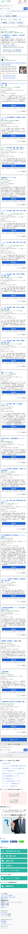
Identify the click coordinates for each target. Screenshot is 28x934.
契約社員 (15, 19)
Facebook (14, 841)
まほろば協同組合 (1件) (7, 778)
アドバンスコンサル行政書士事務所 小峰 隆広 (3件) (14, 765)
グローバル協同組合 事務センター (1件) (11, 781)
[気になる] (20, 1)
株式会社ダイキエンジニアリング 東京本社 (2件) (13, 773)
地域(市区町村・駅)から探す (8, 897)
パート (9, 19)
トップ (1, 13)
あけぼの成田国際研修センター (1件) (10, 776)
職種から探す (4, 899)
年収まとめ (3, 907)
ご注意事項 (3, 923)
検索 (25, 8)
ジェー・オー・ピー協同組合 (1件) (10, 786)
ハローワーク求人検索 (6, 895)
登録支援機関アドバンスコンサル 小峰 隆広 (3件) (13, 768)
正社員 (5, 19)
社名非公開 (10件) (6, 763)
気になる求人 (4, 912)
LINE (22, 841)
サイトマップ (4, 928)
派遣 (20, 19)
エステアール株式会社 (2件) (8, 770)
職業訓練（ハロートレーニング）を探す (11, 902)
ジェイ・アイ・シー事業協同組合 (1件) (11, 783)
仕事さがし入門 (5, 905)
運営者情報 (3, 921)
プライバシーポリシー (6, 924)
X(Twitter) (5, 841)
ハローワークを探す (6, 916)
